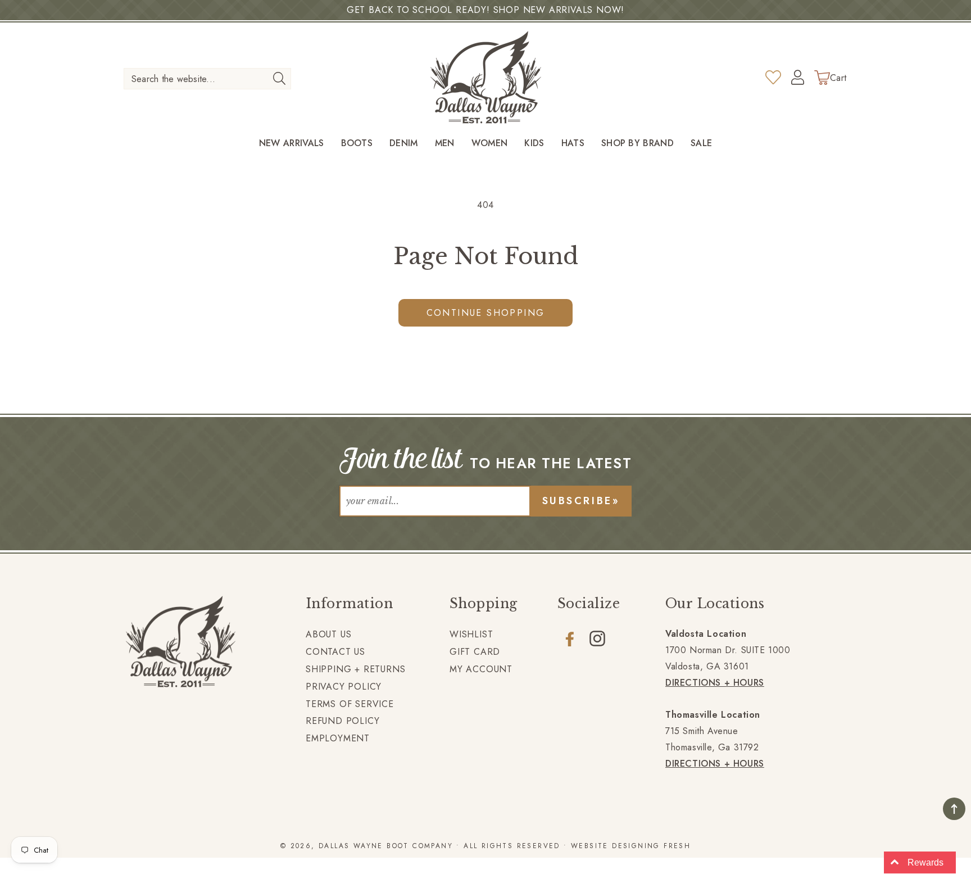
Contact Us (335, 651)
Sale (701, 144)
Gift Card (475, 651)
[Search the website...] (279, 78)
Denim (403, 144)
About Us (328, 634)
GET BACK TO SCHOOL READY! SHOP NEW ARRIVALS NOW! (485, 9)
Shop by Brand (637, 144)
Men (445, 144)
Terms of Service (350, 704)
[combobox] (207, 78)
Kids (534, 144)
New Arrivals (291, 144)
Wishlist (471, 634)
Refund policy (342, 720)
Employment (338, 738)
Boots (357, 144)
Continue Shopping (485, 312)
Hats (572, 144)
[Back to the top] (954, 809)
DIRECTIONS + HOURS (714, 682)
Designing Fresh (651, 846)
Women (489, 144)
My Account (481, 669)
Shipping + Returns (355, 669)
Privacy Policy (344, 686)
